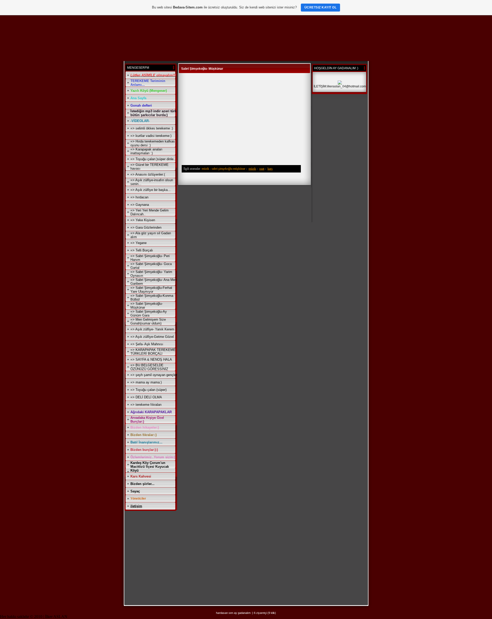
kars (270, 168)
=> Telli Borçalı (141, 250)
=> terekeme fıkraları (146, 405)
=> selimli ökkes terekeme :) (151, 128)
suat (261, 168)
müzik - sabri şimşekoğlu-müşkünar (223, 168)
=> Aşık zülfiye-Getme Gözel (152, 337)
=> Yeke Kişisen (142, 220)
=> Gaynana (139, 205)
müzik (252, 168)
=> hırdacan (139, 197)
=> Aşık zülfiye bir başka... (150, 190)
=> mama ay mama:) (146, 382)
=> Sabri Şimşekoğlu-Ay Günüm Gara (148, 313)
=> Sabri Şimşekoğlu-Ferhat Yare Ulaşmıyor (151, 289)
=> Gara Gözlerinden (145, 227)
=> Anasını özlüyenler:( (147, 174)
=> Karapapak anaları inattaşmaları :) (146, 151)
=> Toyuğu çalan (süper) (148, 390)
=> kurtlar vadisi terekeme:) (150, 136)
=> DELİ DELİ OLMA (146, 397)
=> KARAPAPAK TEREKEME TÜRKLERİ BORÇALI (153, 352)
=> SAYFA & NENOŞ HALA (151, 359)
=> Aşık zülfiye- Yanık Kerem (152, 329)
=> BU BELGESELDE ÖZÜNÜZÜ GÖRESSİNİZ (149, 367)
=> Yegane (138, 243)
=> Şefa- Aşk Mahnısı (146, 344)
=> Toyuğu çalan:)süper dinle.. (153, 159)
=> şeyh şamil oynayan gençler (153, 375)
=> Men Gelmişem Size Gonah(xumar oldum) (148, 321)
